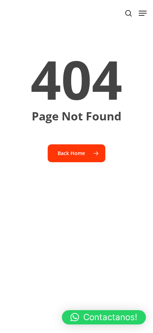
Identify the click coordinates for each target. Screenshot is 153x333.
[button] (104, 317)
